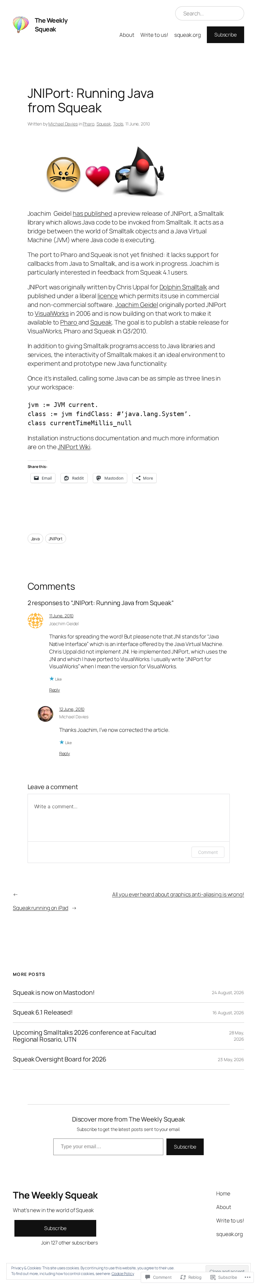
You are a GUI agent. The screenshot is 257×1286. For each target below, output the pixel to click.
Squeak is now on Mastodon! (53, 992)
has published (92, 213)
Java (35, 539)
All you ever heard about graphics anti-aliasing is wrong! (178, 894)
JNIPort (56, 539)
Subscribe (225, 34)
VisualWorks (52, 313)
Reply (54, 690)
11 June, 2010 (61, 616)
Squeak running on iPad (40, 907)
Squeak (104, 124)
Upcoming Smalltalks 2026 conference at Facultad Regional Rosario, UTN (84, 1036)
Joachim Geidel (136, 304)
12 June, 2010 (72, 709)
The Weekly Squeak (51, 24)
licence (107, 296)
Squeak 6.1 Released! (43, 1012)
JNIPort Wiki (74, 447)
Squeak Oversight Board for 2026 (59, 1059)
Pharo (88, 124)
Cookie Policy (123, 1273)
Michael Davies (63, 124)
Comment (208, 852)
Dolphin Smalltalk (183, 287)
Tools (118, 124)
